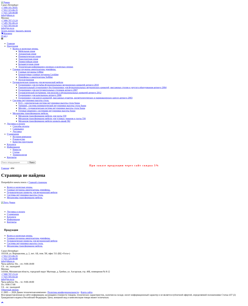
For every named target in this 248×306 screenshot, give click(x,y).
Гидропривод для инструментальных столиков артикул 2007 (48, 90)
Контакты (12, 157)
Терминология (20, 155)
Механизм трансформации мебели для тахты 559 (42, 116)
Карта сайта (86, 292)
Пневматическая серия (29, 56)
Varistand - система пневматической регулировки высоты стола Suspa (52, 105)
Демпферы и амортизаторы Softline (35, 77)
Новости (17, 149)
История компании (22, 136)
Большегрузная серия (28, 64)
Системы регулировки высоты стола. (31, 100)
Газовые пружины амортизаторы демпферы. (34, 69)
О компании (13, 134)
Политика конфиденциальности (63, 292)
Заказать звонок (23, 31)
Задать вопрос (8, 31)
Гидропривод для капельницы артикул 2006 (39, 95)
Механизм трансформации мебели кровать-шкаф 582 (44, 121)
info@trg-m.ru (7, 28)
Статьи (16, 152)
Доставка (17, 131)
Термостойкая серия (28, 61)
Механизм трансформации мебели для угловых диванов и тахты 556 (52, 118)
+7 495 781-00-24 (9, 23)
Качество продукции (23, 142)
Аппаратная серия (27, 54)
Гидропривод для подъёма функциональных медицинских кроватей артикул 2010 (58, 85)
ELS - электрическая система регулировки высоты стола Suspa (49, 103)
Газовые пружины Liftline (30, 72)
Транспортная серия (28, 59)
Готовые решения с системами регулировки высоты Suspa (46, 111)
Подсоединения (26, 79)
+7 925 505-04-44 (9, 25)
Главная (11, 43)
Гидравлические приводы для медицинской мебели (38, 82)
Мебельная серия (26, 51)
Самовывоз (18, 129)
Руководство (19, 139)
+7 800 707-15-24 (9, 20)
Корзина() (6, 34)
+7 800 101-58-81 (9, 7)
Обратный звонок (10, 289)
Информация (13, 147)
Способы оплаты (21, 126)
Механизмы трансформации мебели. (31, 113)
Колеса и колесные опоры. (25, 48)
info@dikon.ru (7, 15)
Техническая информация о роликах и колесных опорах (45, 67)
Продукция (12, 46)
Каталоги (11, 144)
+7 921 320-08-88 (9, 12)
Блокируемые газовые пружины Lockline (38, 74)
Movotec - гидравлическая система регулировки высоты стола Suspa (51, 108)
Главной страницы (38, 182)
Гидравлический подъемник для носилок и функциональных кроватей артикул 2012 (59, 92)
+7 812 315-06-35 (9, 10)
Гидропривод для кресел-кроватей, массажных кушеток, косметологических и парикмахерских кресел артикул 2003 (75, 98)
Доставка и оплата (16, 123)
